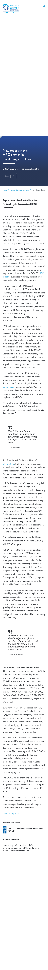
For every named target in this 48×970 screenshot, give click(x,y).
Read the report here (12, 813)
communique (8, 387)
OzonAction (8, 463)
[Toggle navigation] (43, 6)
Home (5, 190)
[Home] (11, 8)
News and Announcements (19, 190)
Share (7, 176)
